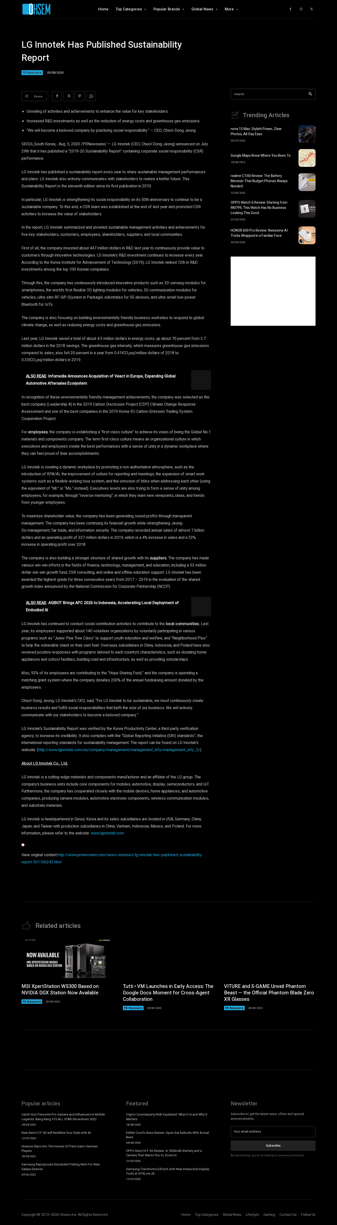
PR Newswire (32, 72)
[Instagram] (301, 9)
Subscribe (273, 1145)
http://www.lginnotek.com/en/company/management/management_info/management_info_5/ (119, 750)
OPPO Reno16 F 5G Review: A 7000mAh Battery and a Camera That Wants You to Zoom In (164, 1153)
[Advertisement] (273, 291)
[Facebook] (290, 9)
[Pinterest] (80, 96)
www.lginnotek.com (107, 833)
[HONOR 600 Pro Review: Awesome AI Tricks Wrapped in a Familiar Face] (307, 235)
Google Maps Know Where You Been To (261, 155)
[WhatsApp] (91, 96)
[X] (311, 9)
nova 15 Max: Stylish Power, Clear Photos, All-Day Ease (256, 131)
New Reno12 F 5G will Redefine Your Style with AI (56, 1132)
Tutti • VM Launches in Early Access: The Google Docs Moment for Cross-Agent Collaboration (168, 993)
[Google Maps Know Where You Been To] (307, 158)
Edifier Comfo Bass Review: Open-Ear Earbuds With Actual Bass (167, 1134)
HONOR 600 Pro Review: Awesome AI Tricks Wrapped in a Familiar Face (259, 233)
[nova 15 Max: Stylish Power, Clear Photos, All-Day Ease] (307, 134)
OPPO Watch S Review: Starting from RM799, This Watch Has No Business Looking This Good (259, 208)
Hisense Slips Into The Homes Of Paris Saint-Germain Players (59, 1148)
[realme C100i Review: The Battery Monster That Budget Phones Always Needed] (307, 182)
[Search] (310, 94)
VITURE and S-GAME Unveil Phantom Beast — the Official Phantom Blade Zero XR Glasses (269, 993)
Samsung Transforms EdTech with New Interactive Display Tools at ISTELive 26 (167, 1171)
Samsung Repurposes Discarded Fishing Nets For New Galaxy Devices (60, 1166)
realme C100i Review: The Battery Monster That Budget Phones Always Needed (259, 181)
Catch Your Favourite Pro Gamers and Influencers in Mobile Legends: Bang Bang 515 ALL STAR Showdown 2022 (63, 1116)
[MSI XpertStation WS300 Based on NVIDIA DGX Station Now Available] (67, 959)
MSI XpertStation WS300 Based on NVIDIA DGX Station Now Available (60, 989)
